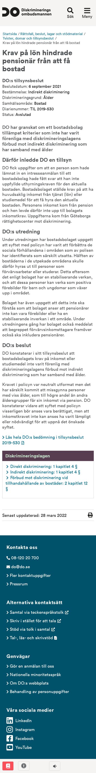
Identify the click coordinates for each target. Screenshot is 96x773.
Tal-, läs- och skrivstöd (31, 637)
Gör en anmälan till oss (32, 666)
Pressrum (19, 584)
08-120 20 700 (25, 557)
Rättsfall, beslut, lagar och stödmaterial (51, 33)
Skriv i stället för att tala (33, 620)
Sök (70, 16)
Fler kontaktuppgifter (30, 575)
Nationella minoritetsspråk (35, 674)
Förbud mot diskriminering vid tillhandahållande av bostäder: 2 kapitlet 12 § (47, 482)
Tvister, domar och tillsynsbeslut (28, 38)
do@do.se (20, 566)
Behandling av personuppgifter (39, 691)
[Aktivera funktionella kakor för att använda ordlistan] (8, 766)
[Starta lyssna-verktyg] (54, 766)
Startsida (10, 33)
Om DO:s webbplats (29, 683)
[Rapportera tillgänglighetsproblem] (23, 766)
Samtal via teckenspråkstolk (37, 612)
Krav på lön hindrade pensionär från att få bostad (41, 42)
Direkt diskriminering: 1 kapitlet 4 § (43, 466)
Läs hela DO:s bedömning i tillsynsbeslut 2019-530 (43, 439)
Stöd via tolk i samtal (30, 629)
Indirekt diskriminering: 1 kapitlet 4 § (45, 472)
